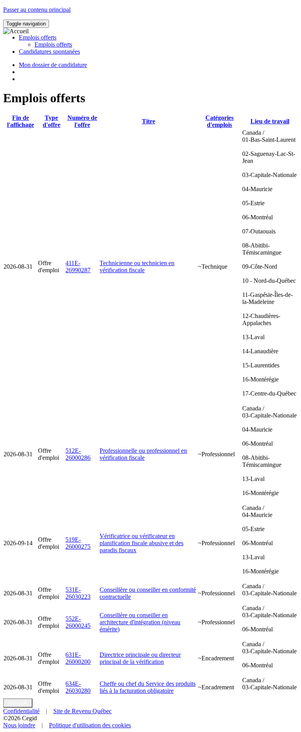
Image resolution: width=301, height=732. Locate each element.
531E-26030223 (78, 593)
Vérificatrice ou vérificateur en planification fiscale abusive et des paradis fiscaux (141, 543)
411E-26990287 (78, 266)
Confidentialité (21, 711)
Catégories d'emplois (219, 121)
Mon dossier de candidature (53, 64)
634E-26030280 (78, 687)
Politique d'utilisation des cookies (90, 725)
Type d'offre (51, 121)
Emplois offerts (53, 44)
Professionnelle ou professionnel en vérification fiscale (143, 454)
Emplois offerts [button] (37, 37)
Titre (148, 121)
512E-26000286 (78, 454)
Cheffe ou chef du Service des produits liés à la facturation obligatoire (148, 687)
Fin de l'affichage (20, 121)
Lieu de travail (269, 121)
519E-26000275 (78, 543)
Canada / (269, 263)
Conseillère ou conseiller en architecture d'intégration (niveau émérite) (140, 622)
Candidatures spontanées (49, 51)
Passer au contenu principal (37, 9)
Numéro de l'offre (82, 121)
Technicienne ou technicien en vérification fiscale (137, 266)
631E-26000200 (78, 658)
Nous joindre (19, 725)
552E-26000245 (78, 622)
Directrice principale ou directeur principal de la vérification (140, 658)
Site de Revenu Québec (82, 711)
